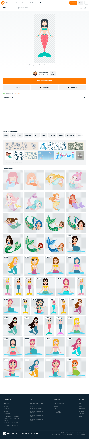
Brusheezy (7, 403)
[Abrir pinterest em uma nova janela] (28, 433)
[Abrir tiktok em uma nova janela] (31, 433)
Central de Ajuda (58, 403)
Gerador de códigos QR (10, 425)
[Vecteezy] (3, 3)
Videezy (6, 408)
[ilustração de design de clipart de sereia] (76, 244)
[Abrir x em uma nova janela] (34, 433)
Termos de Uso (54, 434)
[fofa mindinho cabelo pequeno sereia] (13, 180)
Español (80, 406)
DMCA (31, 406)
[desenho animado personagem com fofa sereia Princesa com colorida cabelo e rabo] (34, 223)
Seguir (52, 74)
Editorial (32, 3)
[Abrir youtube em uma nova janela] (37, 433)
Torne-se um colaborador (56, 411)
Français (80, 413)
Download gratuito (44, 81)
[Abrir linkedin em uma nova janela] (26, 433)
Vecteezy (6, 406)
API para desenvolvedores (11, 416)
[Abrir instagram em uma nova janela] (23, 433)
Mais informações (8, 97)
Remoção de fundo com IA (11, 423)
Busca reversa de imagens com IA (11, 419)
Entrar (79, 2)
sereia (6, 135)
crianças (52, 135)
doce (36, 135)
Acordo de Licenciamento (36, 403)
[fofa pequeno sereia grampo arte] (34, 180)
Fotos (16, 3)
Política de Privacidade (65, 434)
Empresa (6, 411)
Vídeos (24, 3)
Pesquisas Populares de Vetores (36, 411)
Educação (6, 413)
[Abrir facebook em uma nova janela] (20, 433)
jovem (44, 135)
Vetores (8, 3)
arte (20, 135)
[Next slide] (82, 135)
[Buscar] (79, 8)
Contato (55, 406)
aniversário (70, 135)
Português (81, 408)
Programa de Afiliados (35, 408)
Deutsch (80, 411)
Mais (41, 3)
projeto (61, 135)
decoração (28, 135)
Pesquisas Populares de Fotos (36, 415)
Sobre (54, 408)
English (80, 403)
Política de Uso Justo (78, 434)
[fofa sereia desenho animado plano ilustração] (76, 202)
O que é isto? (17, 93)
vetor (13, 135)
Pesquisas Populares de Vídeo (36, 419)
